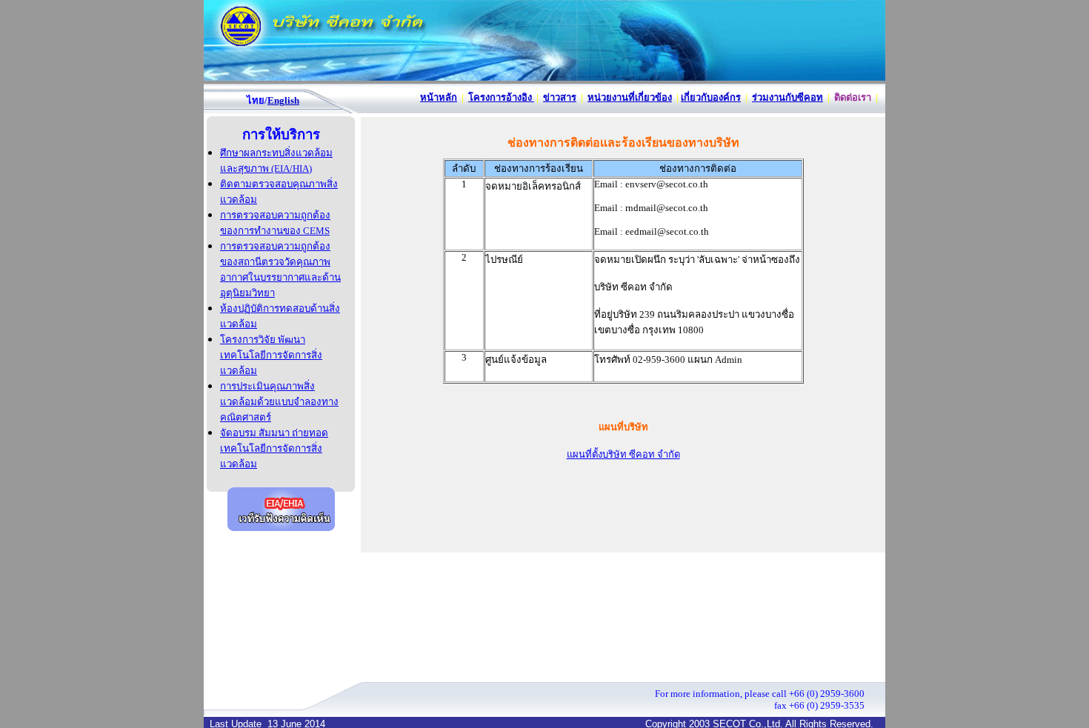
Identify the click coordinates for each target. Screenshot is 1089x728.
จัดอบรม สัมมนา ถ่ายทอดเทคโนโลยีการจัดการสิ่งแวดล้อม (274, 448)
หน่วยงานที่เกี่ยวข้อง (629, 97)
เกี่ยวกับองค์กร (711, 97)
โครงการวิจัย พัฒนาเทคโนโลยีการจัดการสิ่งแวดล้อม (271, 355)
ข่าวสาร (559, 97)
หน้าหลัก (438, 97)
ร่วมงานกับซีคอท (787, 97)
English (283, 100)
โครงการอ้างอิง (501, 97)
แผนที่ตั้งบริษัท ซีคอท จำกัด (623, 454)
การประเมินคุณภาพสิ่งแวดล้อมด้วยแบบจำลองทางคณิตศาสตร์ (279, 402)
